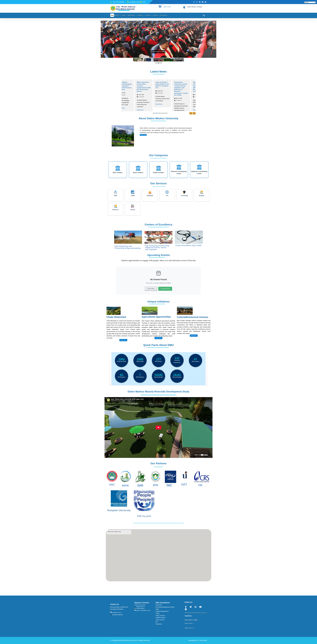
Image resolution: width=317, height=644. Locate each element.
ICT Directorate (202, 642)
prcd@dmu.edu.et (135, 2)
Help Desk (159, 607)
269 (144, 2)
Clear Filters (151, 290)
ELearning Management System (165, 609)
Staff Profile (167, 7)
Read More (126, 110)
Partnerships (163, 15)
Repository (159, 626)
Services (155, 15)
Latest (123, 15)
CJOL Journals (160, 621)
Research (148, 15)
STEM (157, 615)
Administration (131, 15)
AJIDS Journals (160, 617)
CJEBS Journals (160, 619)
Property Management (162, 613)
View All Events (165, 290)
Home (112, 15)
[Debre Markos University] (123, 8)
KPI (157, 623)
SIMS (157, 611)
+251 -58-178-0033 (118, 2)
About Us (117, 15)
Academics (140, 15)
